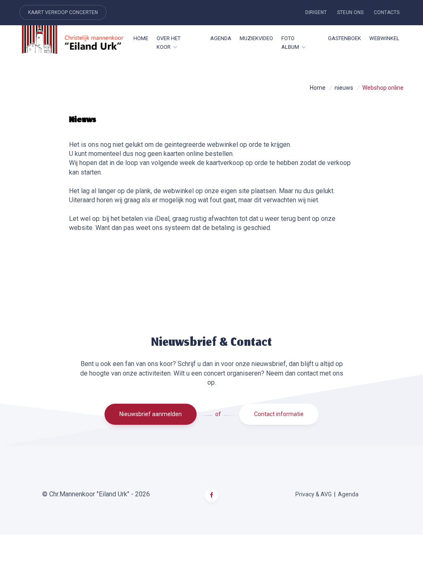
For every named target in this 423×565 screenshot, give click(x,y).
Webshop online (383, 87)
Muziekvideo (256, 38)
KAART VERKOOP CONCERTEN (63, 12)
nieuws (344, 87)
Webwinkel (384, 38)
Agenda (220, 38)
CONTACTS (386, 12)
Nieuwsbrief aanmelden (150, 414)
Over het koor (169, 42)
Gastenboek (344, 38)
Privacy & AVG (313, 494)
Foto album (290, 42)
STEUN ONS (350, 12)
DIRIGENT (316, 12)
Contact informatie (279, 414)
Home (140, 38)
